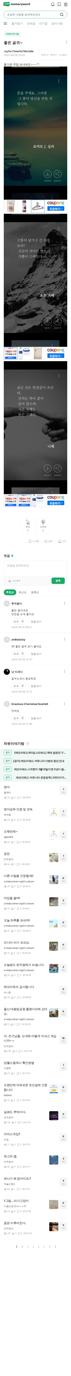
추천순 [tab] (10, 592)
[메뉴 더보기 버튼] (5, 23)
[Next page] (55, 1246)
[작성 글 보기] (65, 4)
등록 (58, 580)
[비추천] (23, 621)
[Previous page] (17, 1246)
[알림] (52, 4)
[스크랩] (58, 4)
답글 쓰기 (36, 621)
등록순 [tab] (35, 592)
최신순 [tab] (23, 592)
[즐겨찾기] (27, 743)
